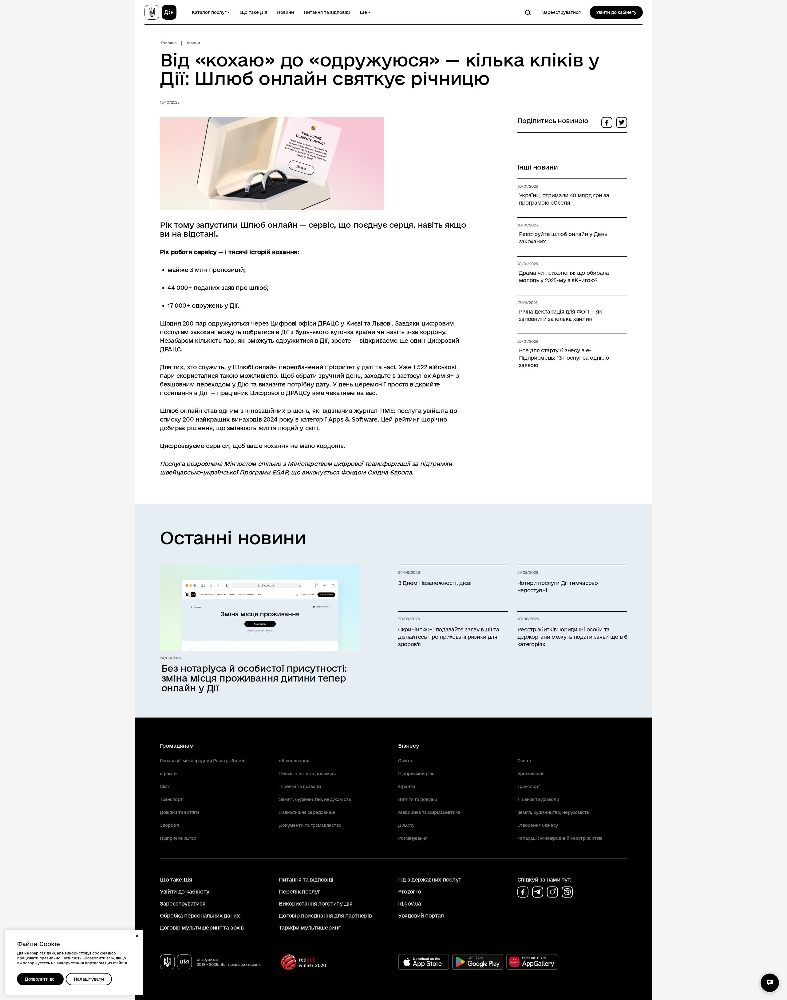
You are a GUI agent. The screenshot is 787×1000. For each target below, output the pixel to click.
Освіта (405, 760)
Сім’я (165, 786)
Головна (169, 43)
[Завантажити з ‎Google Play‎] (477, 962)
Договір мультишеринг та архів (202, 927)
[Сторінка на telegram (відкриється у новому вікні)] (537, 892)
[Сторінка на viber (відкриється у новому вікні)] (567, 892)
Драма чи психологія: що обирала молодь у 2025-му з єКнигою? (564, 276)
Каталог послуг (209, 12)
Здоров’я (169, 825)
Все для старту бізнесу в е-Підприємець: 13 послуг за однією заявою (564, 357)
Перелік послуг (299, 891)
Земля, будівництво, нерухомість (315, 799)
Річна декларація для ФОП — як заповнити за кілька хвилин (560, 315)
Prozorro (409, 891)
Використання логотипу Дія (315, 903)
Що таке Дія (253, 12)
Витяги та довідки (417, 799)
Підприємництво (178, 838)
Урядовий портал (421, 915)
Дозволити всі (40, 979)
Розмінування (413, 838)
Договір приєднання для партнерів (325, 915)
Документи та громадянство (310, 825)
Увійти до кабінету (616, 12)
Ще (363, 12)
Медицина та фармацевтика (429, 812)
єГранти (168, 773)
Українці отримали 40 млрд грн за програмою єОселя (564, 199)
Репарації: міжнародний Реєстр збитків (202, 760)
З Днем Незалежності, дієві (435, 583)
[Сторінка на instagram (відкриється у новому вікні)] (552, 892)
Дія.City (406, 825)
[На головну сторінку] (160, 12)
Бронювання (530, 773)
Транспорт (171, 799)
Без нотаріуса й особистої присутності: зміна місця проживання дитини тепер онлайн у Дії (254, 678)
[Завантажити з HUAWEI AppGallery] (531, 962)
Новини (285, 12)
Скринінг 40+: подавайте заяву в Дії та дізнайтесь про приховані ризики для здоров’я (448, 636)
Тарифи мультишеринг (310, 927)
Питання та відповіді (327, 12)
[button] (137, 936)
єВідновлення (294, 760)
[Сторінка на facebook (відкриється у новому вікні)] (522, 892)
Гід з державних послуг (429, 879)
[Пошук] (528, 12)
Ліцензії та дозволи (300, 786)
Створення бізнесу (537, 825)
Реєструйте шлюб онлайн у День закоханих (563, 237)
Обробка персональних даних (200, 915)
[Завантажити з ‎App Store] (423, 962)
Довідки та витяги (179, 812)
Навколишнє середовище (307, 812)
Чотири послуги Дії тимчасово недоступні (557, 586)
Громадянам (177, 746)
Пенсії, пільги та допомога (308, 773)
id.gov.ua (409, 903)
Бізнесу (408, 746)
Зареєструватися (561, 12)
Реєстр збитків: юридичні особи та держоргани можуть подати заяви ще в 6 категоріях (572, 636)
